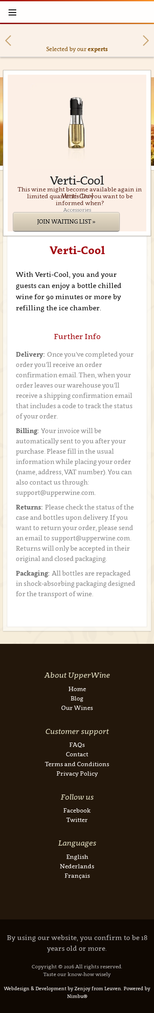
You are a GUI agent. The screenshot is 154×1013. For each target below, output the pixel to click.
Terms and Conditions (77, 763)
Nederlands (77, 866)
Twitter (77, 819)
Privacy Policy (77, 773)
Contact (77, 754)
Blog (77, 698)
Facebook (77, 810)
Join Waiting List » (66, 221)
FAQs (77, 744)
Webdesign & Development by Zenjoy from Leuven (62, 989)
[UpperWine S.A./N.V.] (77, 12)
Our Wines (77, 707)
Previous (8, 40)
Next (146, 40)
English (77, 856)
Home (77, 688)
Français (77, 875)
